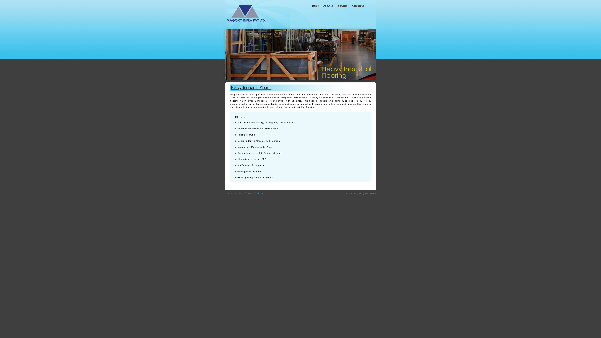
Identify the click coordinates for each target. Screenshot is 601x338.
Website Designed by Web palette (360, 193)
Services (249, 193)
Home (230, 193)
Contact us (260, 193)
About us (238, 193)
